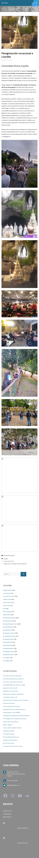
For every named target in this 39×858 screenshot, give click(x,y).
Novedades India (8, 642)
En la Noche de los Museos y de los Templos (15, 700)
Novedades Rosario (8, 651)
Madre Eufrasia (7, 611)
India (4, 609)
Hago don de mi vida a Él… (10, 688)
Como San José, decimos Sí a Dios (13, 682)
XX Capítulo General (8, 734)
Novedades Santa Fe (9, 654)
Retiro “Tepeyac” (8, 725)
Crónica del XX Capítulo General (12, 728)
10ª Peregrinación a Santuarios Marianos (14, 719)
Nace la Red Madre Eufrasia (11, 737)
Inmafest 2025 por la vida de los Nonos (14, 709)
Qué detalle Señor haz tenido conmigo (14, 685)
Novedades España (9, 555)
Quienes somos (7, 811)
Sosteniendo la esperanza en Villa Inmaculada (16, 715)
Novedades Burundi (8, 627)
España (6, 559)
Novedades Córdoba (9, 633)
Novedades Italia (7, 645)
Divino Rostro (7, 605)
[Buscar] (23, 574)
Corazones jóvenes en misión (11, 706)
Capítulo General (8, 590)
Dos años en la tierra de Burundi (12, 676)
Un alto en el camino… (9, 703)
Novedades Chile (8, 630)
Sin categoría (6, 657)
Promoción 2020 (9, 561)
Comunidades (7, 814)
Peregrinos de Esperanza (10, 740)
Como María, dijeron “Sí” (10, 697)
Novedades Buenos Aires (10, 624)
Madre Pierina (7, 615)
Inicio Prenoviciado (8, 743)
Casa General (7, 593)
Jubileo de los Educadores (10, 722)
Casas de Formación (9, 596)
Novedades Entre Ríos (9, 636)
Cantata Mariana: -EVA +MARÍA (11, 712)
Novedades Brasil (8, 621)
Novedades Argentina (9, 618)
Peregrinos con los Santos (10, 691)
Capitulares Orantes (8, 731)
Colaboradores (7, 602)
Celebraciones (7, 599)
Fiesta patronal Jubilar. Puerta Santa (13, 694)
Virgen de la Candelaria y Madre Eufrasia (15, 564)
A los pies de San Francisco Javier (12, 746)
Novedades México (8, 648)
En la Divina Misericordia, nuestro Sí (13, 679)
